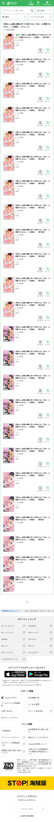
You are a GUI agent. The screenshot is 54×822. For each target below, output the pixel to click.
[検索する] (32, 10)
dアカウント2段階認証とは (10, 744)
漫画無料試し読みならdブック (11, 611)
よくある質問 (33, 704)
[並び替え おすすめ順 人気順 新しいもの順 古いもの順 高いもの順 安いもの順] (14, 17)
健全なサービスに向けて (38, 737)
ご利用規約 (5, 731)
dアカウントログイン (10, 718)
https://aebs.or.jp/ (24, 772)
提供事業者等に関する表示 (38, 730)
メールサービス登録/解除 (10, 704)
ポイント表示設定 (35, 711)
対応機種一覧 (33, 698)
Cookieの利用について (37, 744)
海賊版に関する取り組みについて (11, 751)
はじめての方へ (11, 698)
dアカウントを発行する (27, 796)
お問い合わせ (6, 711)
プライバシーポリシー (10, 737)
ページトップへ (27, 809)
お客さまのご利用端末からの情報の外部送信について (38, 751)
